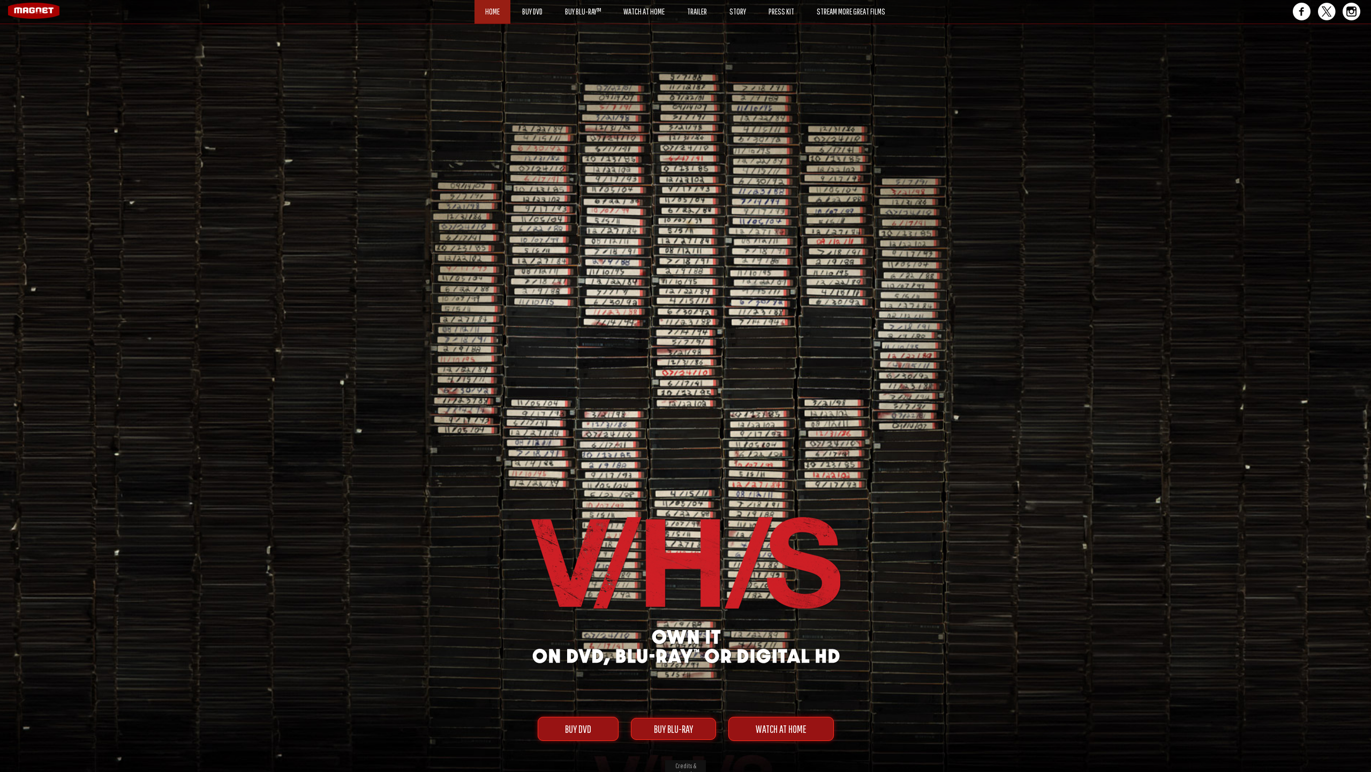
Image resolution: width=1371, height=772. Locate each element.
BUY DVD (578, 729)
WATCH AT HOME (781, 729)
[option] (685, 63)
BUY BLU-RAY (673, 729)
